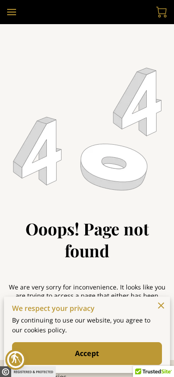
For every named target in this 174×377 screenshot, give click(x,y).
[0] (161, 12)
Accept (87, 353)
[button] (15, 359)
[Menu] (11, 12)
